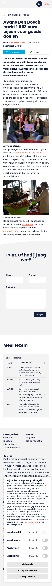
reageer (15, 52)
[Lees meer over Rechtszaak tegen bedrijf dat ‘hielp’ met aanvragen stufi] (26, 382)
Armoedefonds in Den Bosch (27, 152)
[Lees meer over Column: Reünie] (26, 363)
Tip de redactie (34, 440)
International (10, 444)
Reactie (10, 287)
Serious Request (11, 231)
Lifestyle (7, 440)
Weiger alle (27, 564)
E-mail (32, 275)
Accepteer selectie (27, 570)
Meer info (33, 532)
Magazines (31, 437)
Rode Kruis (27, 224)
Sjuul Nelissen (17, 42)
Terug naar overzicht (18, 14)
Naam (9, 275)
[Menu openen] (4, 4)
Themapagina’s (11, 447)
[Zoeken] (39, 4)
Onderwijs (8, 437)
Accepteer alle (27, 576)
